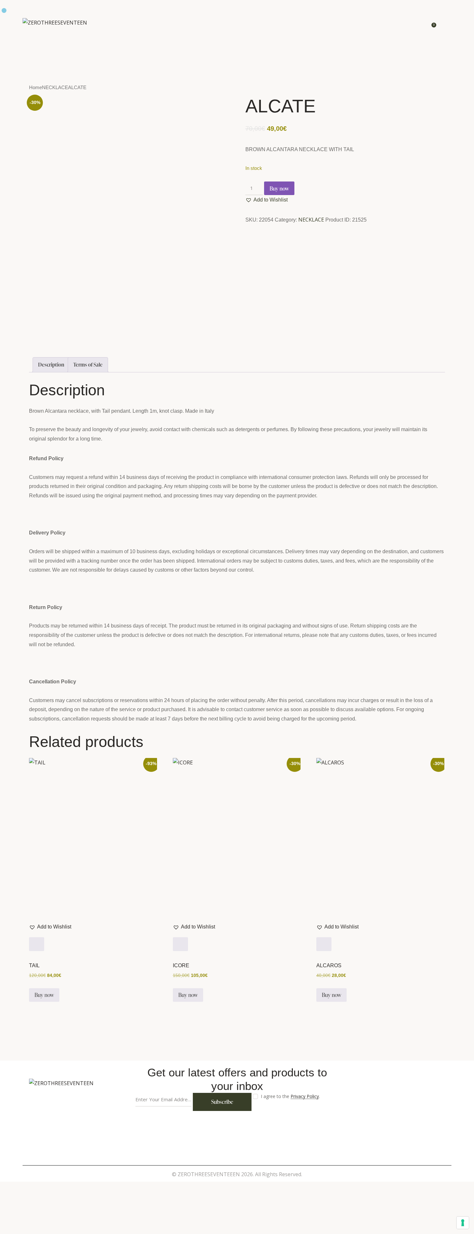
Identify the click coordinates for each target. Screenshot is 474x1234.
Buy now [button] (44, 995)
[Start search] (447, 23)
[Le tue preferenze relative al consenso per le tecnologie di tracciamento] (463, 1223)
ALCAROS (328, 965)
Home (35, 87)
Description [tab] (51, 364)
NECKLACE (55, 87)
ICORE (181, 965)
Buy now (279, 188)
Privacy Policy (305, 1096)
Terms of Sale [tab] (88, 364)
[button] (266, 200)
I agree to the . (290, 1096)
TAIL (34, 965)
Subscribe (222, 1101)
